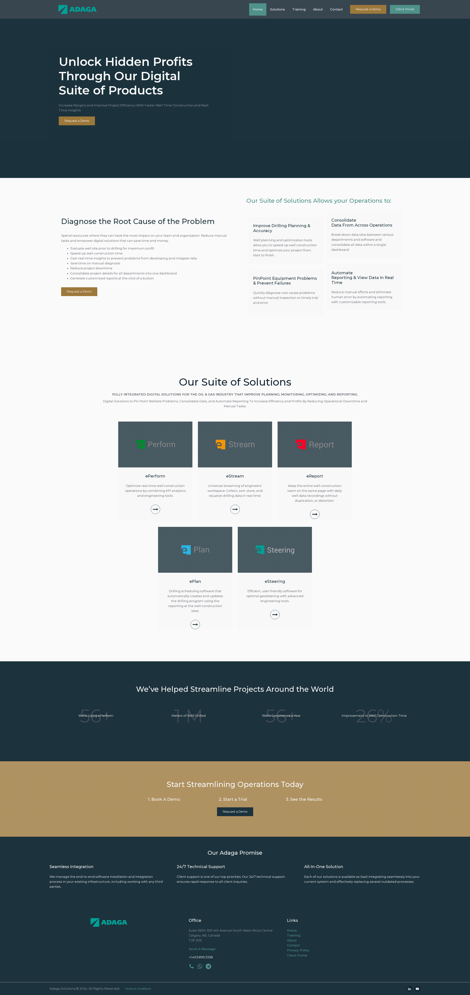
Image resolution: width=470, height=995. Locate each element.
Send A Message (202, 949)
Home (258, 9)
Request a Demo (368, 9)
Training (299, 9)
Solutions (277, 9)
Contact (336, 9)
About (318, 9)
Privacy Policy (298, 950)
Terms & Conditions (138, 988)
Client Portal (405, 9)
